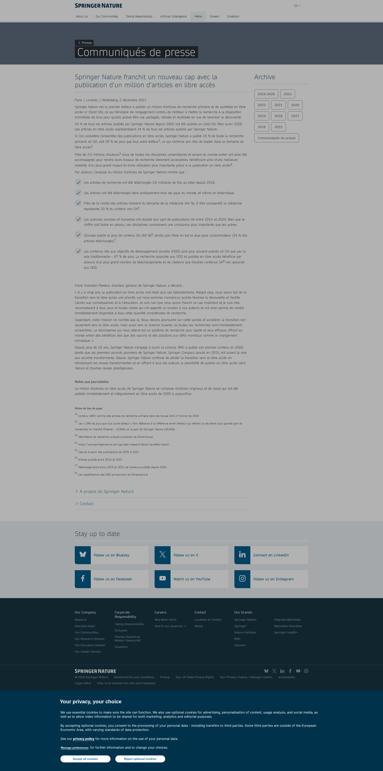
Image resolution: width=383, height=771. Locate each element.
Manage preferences (75, 747)
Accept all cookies (85, 758)
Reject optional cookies (140, 758)
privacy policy (83, 739)
